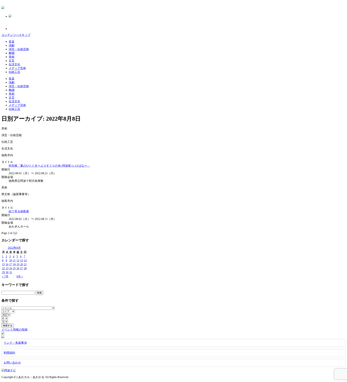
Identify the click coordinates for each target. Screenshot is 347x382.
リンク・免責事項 (15, 342)
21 (25, 264)
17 (10, 264)
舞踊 (11, 53)
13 (21, 260)
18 (14, 264)
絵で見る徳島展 (19, 211)
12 (17, 260)
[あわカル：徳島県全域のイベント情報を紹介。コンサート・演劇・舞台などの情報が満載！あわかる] (2, 7)
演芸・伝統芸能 (19, 49)
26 (17, 268)
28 (25, 268)
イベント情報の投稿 (14, 329)
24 (10, 268)
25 (14, 268)
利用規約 (9, 352)
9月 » (19, 276)
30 (7, 272)
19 (17, 264)
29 (3, 272)
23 (7, 268)
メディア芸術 (17, 68)
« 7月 (5, 276)
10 (10, 260)
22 (3, 268)
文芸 (11, 60)
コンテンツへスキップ (15, 34)
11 (14, 260)
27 (21, 268)
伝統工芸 (14, 71)
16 (7, 264)
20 (21, 264)
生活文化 (14, 64)
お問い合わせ (12, 362)
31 (10, 272)
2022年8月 (14, 247)
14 (25, 260)
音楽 (11, 41)
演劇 (11, 45)
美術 (11, 56)
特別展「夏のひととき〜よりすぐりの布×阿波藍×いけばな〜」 (49, 165)
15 (3, 264)
